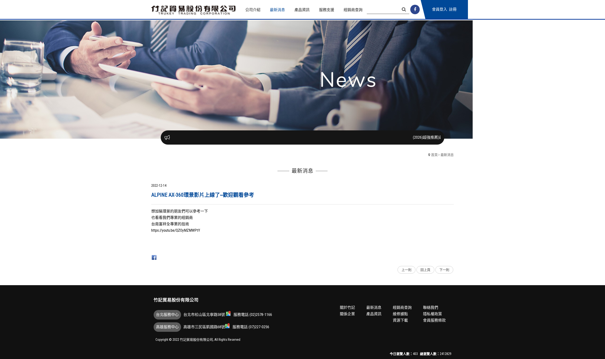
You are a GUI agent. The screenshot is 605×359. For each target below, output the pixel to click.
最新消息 (447, 155)
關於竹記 (347, 307)
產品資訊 (373, 314)
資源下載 (400, 320)
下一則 (444, 270)
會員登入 (439, 9)
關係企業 (347, 314)
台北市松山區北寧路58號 (204, 314)
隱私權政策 (432, 314)
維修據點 (400, 314)
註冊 (453, 9)
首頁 (434, 155)
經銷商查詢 (402, 307)
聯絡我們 (430, 307)
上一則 (406, 270)
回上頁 (425, 270)
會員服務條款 (434, 320)
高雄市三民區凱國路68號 (204, 327)
